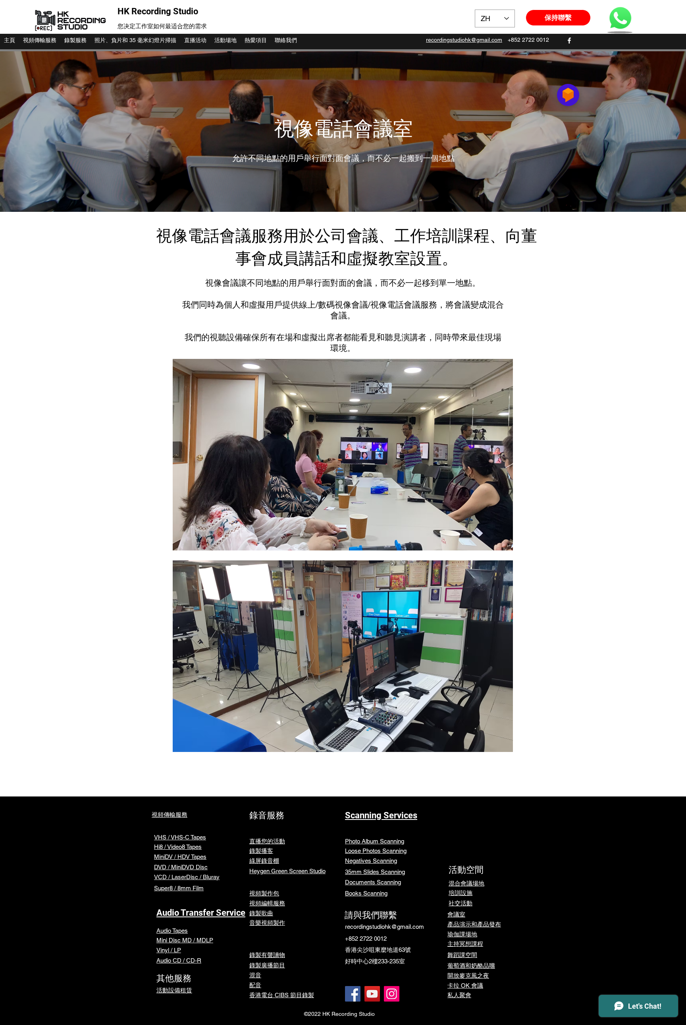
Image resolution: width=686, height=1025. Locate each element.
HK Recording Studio (158, 11)
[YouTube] (372, 994)
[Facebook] (352, 994)
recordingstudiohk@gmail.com (384, 926)
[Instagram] (391, 994)
